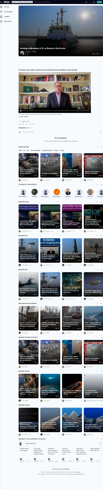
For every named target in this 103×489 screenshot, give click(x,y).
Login (99, 2)
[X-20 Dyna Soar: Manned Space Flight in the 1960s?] (72, 386)
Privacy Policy (80, 474)
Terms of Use (70, 474)
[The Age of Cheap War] (50, 165)
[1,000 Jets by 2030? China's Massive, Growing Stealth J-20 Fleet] (72, 420)
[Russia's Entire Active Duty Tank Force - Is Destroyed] (72, 318)
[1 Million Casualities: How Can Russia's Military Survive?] (50, 318)
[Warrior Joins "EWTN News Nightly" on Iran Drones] (72, 165)
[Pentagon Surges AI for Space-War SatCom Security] (50, 386)
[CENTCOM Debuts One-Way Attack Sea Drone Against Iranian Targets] (29, 250)
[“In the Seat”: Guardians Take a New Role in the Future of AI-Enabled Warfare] (29, 386)
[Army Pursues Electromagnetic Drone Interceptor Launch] (72, 216)
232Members (37, 2)
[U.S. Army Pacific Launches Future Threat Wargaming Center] (50, 216)
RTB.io (78, 472)
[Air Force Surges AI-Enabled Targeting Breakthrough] (50, 250)
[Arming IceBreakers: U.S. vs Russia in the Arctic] (61, 31)
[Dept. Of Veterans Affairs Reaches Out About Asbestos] (29, 165)
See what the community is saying (32, 439)
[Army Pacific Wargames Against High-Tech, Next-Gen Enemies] (29, 216)
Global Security (25, 121)
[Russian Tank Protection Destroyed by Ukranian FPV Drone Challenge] (29, 318)
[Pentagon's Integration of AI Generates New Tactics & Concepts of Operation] (72, 284)
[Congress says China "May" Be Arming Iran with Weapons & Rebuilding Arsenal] (50, 420)
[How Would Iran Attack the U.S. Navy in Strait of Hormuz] (29, 284)
